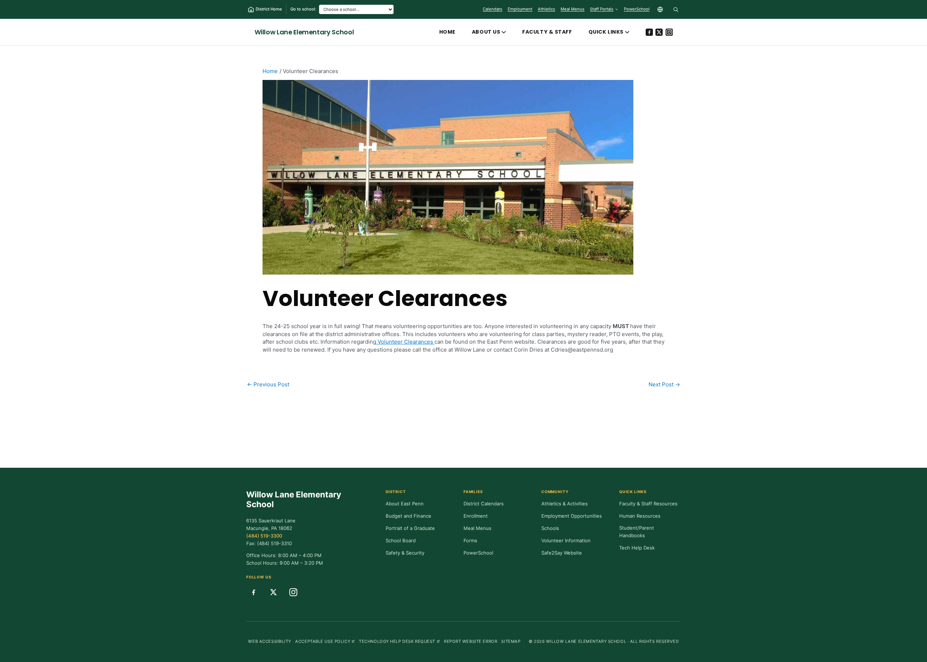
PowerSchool (637, 10)
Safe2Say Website (561, 553)
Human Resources (639, 516)
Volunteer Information (566, 540)
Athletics (546, 9)
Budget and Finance (408, 516)
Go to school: (303, 9)
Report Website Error (470, 641)
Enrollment (476, 516)
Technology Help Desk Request (399, 641)
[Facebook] (649, 32)
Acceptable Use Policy (325, 641)
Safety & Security (405, 553)
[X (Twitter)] (659, 32)
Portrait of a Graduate (410, 528)
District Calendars (484, 503)
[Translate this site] (660, 9)
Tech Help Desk (637, 548)
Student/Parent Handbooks (636, 532)
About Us (486, 31)
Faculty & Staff (547, 31)
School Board (401, 540)
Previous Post (268, 384)
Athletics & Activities (564, 503)
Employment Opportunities (571, 516)
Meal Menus (572, 10)
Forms (470, 540)
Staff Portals (601, 9)
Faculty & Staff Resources (648, 503)
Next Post (664, 384)
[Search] (676, 9)
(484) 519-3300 (264, 536)
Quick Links (606, 31)
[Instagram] (669, 32)
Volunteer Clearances (405, 341)
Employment (520, 9)
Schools (550, 528)
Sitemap (510, 641)
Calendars (492, 9)
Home (447, 31)
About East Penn (405, 503)
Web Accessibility (269, 641)
